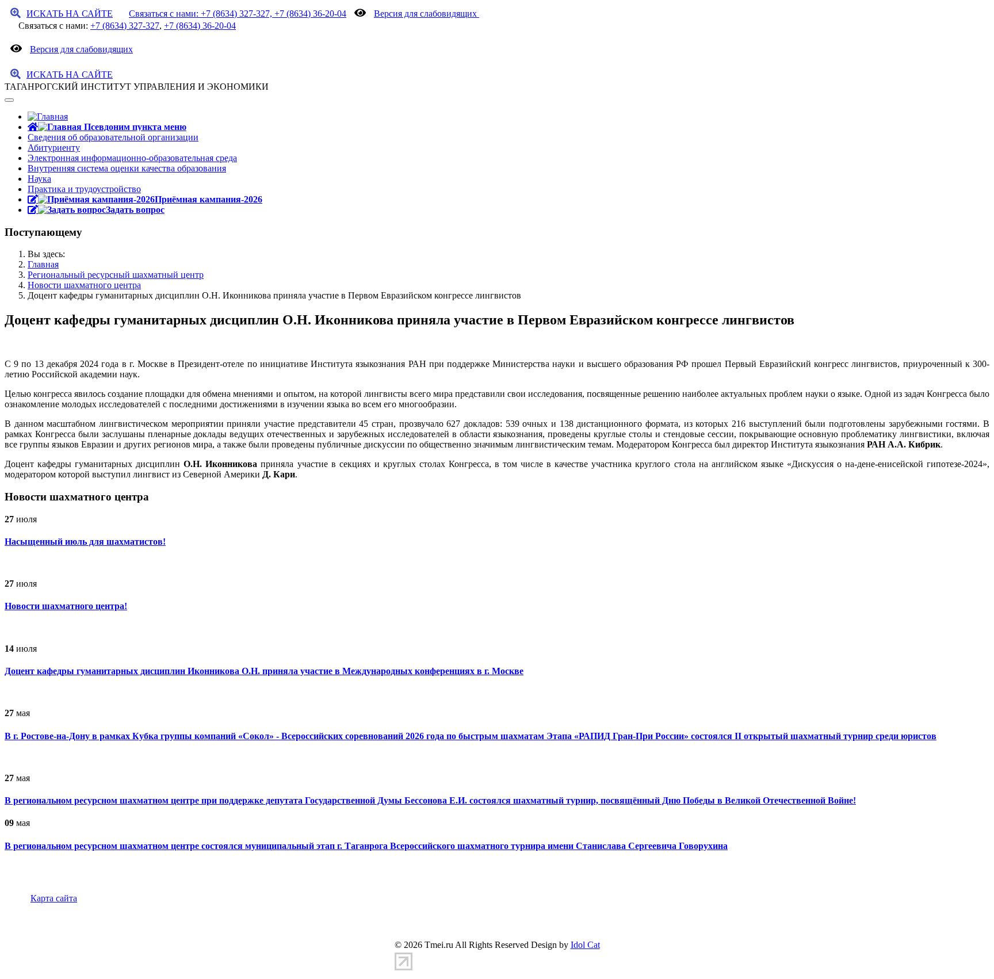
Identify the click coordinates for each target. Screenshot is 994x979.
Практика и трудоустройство (84, 189)
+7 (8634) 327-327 (124, 25)
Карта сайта (53, 898)
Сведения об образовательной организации (113, 137)
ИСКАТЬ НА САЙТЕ (69, 13)
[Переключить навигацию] (9, 100)
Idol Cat (585, 945)
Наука (39, 178)
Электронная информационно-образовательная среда (132, 158)
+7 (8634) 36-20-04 (200, 25)
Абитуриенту (54, 147)
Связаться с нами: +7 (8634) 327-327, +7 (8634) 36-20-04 (237, 13)
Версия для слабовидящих (426, 13)
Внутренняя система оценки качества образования (127, 168)
